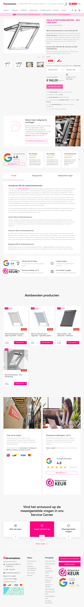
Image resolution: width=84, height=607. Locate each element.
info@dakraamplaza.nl (13, 573)
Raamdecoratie (33, 10)
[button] (72, 10)
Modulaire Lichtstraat (45, 10)
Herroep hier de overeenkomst (69, 558)
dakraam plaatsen (64, 14)
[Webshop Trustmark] (70, 4)
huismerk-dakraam (34, 14)
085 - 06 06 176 (10, 569)
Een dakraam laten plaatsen (35, 141)
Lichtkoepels (14, 10)
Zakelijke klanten (69, 564)
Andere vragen (40, 544)
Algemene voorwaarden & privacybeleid (32, 568)
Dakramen (5, 10)
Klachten (30, 575)
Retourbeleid (31, 573)
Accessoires (55, 10)
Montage (63, 10)
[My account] (75, 10)
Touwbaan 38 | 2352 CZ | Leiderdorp (13, 565)
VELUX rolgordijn (50, 589)
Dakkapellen (24, 10)
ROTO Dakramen (50, 564)
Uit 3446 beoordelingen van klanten (32, 273)
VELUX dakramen (51, 35)
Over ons (30, 564)
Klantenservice (31, 561)
